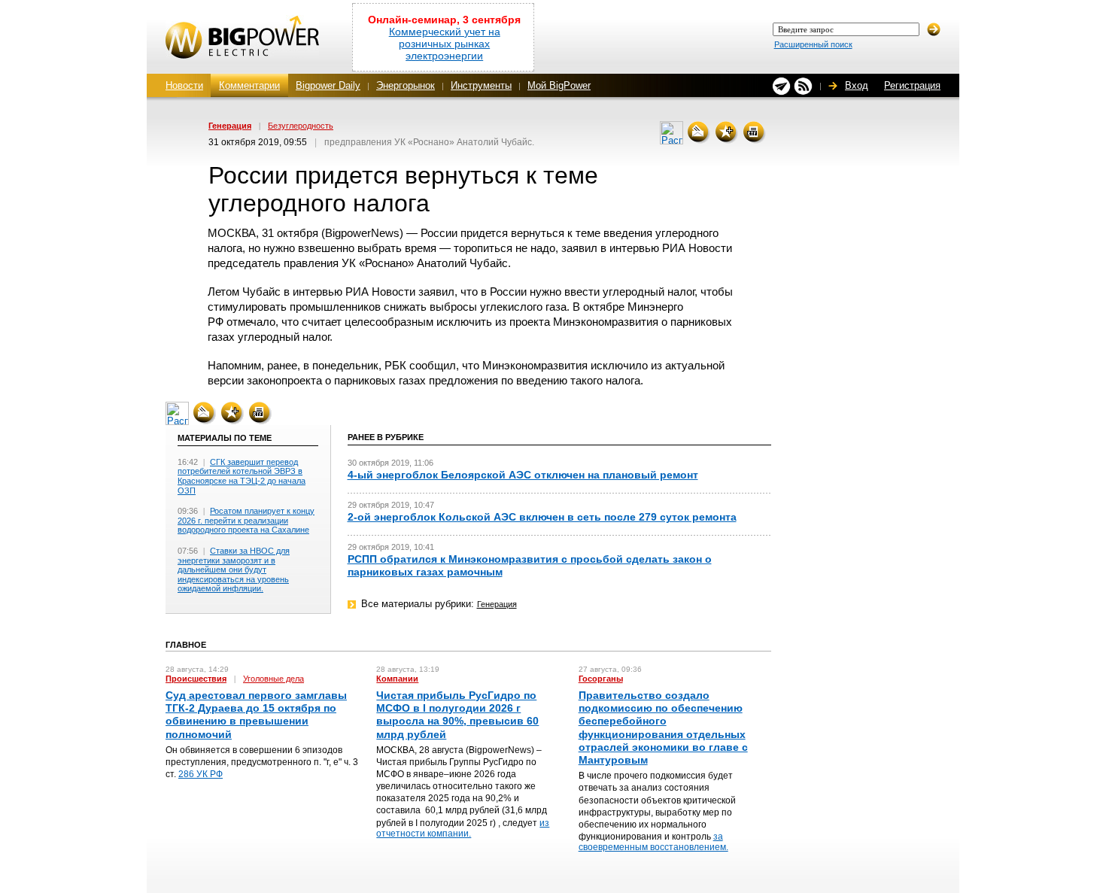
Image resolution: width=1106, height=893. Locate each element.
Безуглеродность (300, 125)
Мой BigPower (559, 85)
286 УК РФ (200, 774)
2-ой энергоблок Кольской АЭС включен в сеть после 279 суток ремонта (542, 517)
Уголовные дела (273, 678)
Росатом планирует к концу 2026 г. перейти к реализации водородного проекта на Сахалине (246, 520)
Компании (397, 678)
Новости (184, 85)
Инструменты (481, 85)
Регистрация (912, 85)
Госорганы (601, 678)
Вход (856, 85)
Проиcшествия (196, 678)
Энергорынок (405, 85)
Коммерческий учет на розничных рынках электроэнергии (444, 44)
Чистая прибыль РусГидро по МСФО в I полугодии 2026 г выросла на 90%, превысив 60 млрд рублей (457, 714)
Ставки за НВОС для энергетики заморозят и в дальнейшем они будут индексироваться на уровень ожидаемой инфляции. (234, 569)
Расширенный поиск (813, 44)
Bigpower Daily (328, 85)
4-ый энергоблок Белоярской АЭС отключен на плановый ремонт (523, 475)
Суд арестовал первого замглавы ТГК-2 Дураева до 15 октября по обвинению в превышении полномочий (256, 714)
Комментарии (249, 85)
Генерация (229, 125)
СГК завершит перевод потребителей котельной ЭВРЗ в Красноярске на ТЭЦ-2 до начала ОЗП (241, 476)
